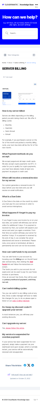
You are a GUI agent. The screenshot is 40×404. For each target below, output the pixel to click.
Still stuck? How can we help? (21, 375)
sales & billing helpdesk (21, 301)
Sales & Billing (19, 62)
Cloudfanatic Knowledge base (18, 400)
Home (4, 62)
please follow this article (15, 328)
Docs (10, 62)
